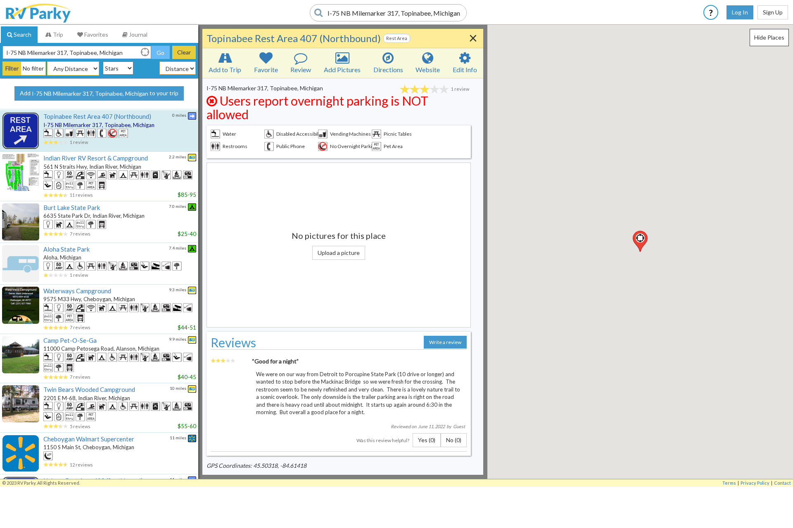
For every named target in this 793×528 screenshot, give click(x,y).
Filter (12, 68)
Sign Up (773, 12)
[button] (640, 241)
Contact (782, 483)
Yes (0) (426, 439)
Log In (740, 12)
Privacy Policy (755, 483)
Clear (184, 52)
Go (160, 52)
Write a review (445, 342)
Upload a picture (339, 252)
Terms (729, 483)
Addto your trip (99, 93)
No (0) (453, 439)
